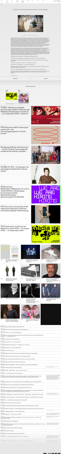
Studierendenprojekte (7, 2)
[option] (11, 97)
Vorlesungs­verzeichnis (17, 1)
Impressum (53, 453)
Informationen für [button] (45, 453)
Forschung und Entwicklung (23, 1)
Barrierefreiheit (59, 453)
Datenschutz (56, 453)
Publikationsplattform (22, 2)
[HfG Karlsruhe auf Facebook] (50, 453)
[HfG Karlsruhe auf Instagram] (49, 453)
